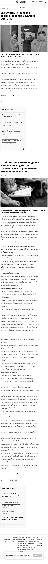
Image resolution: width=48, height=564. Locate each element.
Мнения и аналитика (13, 480)
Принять (37, 555)
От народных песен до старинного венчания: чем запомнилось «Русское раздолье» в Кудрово (11, 504)
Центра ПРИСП (4, 225)
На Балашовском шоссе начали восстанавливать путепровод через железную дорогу (11, 495)
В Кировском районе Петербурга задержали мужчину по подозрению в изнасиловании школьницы (11, 140)
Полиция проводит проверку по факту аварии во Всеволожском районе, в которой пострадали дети (11, 131)
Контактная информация (7, 538)
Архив (5, 541)
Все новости (5, 149)
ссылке (36, 85)
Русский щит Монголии (8, 511)
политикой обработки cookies (25, 556)
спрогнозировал (22, 88)
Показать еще (21, 533)
